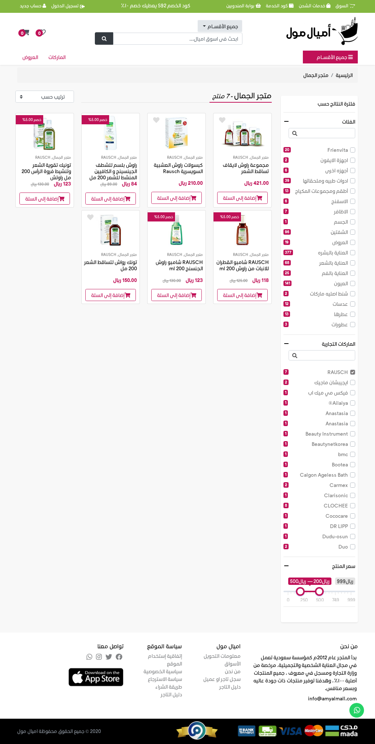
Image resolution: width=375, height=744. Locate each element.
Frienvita (316, 150)
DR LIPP (316, 526)
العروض (30, 57)
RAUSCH (316, 372)
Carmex (316, 485)
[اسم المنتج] (242, 132)
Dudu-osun (316, 536)
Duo (316, 546)
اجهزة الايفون (316, 160)
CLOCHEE (316, 505)
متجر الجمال (315, 75)
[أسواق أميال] (322, 31)
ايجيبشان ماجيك (316, 382)
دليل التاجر (230, 686)
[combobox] (219, 26)
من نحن (233, 671)
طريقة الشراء (168, 686)
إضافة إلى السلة (239, 198)
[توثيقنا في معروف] (206, 729)
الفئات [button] (348, 121)
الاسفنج (316, 201)
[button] (25, 32)
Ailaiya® (316, 403)
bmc (316, 454)
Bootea (316, 464)
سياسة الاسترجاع (165, 679)
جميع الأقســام (332, 57)
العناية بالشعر (316, 263)
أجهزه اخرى (316, 170)
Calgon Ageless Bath (316, 475)
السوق (342, 5)
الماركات (57, 57)
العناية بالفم (316, 273)
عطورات (316, 324)
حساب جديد (31, 5)
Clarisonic (316, 495)
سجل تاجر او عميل (222, 679)
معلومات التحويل (222, 656)
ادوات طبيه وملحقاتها (316, 180)
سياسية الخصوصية (163, 671)
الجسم (316, 222)
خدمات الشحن (312, 5)
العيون (316, 283)
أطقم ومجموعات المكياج (316, 191)
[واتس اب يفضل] (356, 710)
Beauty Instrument (316, 433)
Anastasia (316, 413)
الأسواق (232, 663)
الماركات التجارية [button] (338, 344)
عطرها (316, 314)
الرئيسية (344, 75)
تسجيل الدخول (65, 5)
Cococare (316, 516)
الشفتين (316, 232)
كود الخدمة (277, 5)
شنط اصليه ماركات (316, 293)
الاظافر (316, 211)
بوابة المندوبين (241, 5)
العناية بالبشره (316, 252)
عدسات (316, 304)
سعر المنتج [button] (343, 566)
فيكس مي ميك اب (316, 392)
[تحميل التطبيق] (95, 676)
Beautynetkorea (316, 444)
